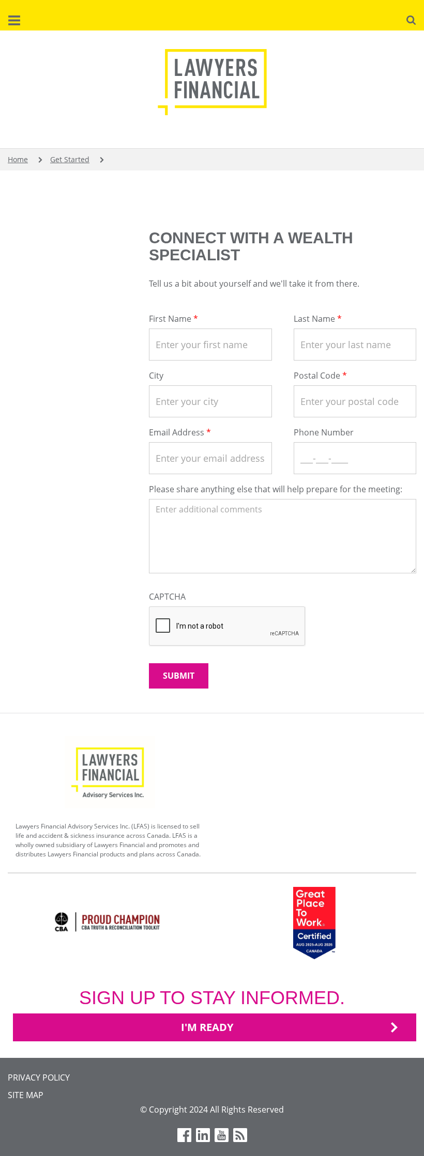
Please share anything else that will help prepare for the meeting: (275, 489)
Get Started (69, 159)
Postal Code (317, 375)
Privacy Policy (39, 1077)
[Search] (411, 19)
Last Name (314, 318)
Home (18, 159)
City (156, 375)
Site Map (25, 1095)
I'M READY (207, 1027)
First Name (170, 318)
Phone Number (324, 432)
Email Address (176, 432)
